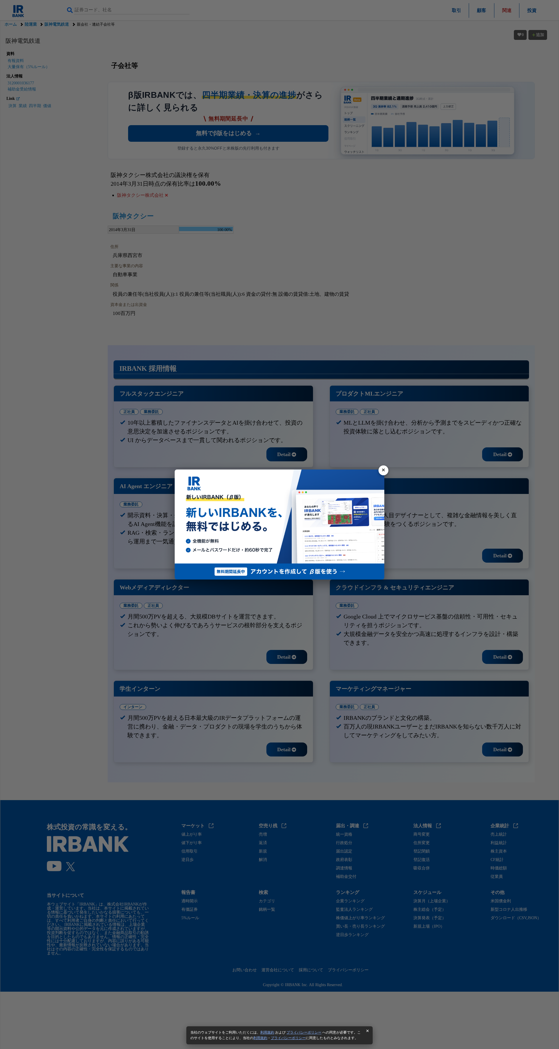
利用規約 (267, 1032)
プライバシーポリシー (303, 1032)
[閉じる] (383, 470)
